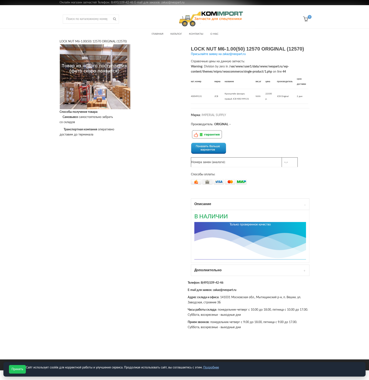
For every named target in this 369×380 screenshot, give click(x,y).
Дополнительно (208, 270)
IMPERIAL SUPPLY (214, 115)
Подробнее (211, 367)
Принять (17, 369)
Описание (202, 204)
